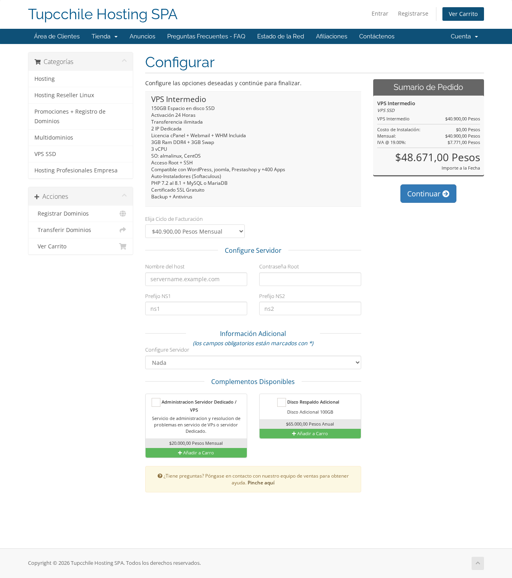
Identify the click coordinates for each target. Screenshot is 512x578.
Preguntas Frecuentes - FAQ (206, 36)
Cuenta (462, 36)
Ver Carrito (463, 14)
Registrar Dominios (61, 213)
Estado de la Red (280, 36)
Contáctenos (376, 36)
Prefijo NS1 (158, 296)
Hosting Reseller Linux (64, 95)
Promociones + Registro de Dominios (70, 116)
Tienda (103, 36)
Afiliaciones (331, 36)
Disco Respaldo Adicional (312, 402)
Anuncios (142, 36)
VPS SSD (45, 154)
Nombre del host (164, 266)
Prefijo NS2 (272, 296)
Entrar (380, 13)
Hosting (44, 78)
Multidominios (53, 137)
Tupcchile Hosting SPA (103, 14)
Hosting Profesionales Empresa (76, 170)
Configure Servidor (167, 349)
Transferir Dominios (62, 230)
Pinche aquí (261, 482)
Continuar (424, 193)
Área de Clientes (57, 36)
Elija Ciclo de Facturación (174, 218)
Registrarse (413, 13)
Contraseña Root (279, 266)
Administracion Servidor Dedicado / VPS (198, 406)
